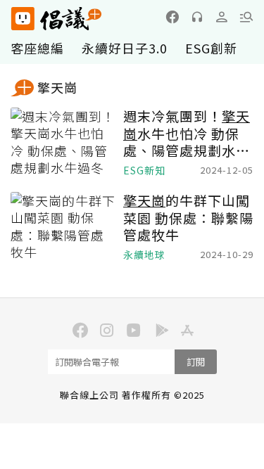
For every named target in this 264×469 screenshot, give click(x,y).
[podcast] (197, 17)
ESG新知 (144, 170)
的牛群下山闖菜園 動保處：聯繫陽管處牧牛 (188, 218)
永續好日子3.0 (125, 48)
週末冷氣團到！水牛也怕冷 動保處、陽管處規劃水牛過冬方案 (186, 134)
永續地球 (144, 255)
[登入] (222, 17)
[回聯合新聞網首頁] (22, 18)
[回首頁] (56, 18)
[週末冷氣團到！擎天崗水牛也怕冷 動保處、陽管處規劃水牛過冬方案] (63, 143)
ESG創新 (211, 48)
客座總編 (37, 48)
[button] (246, 17)
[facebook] (172, 17)
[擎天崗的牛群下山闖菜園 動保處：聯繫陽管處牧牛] (63, 227)
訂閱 (196, 361)
